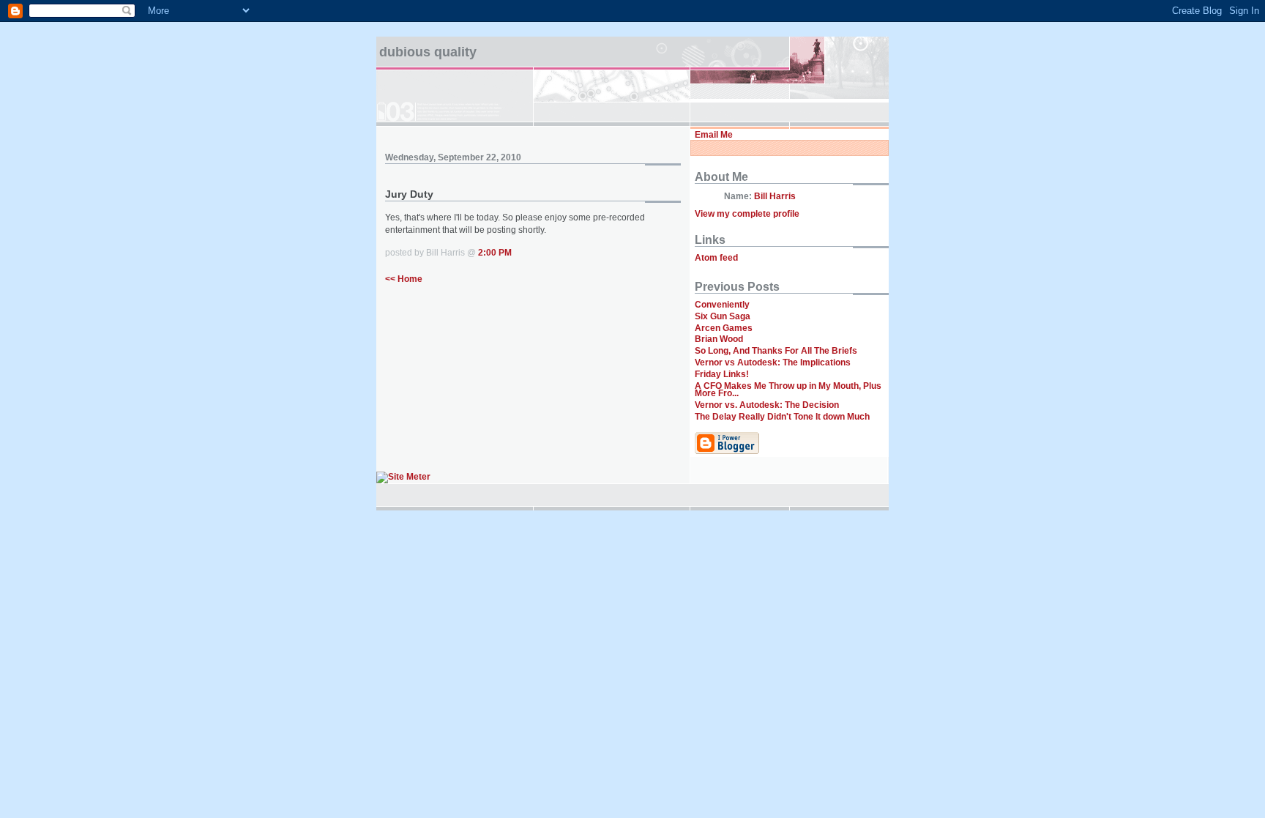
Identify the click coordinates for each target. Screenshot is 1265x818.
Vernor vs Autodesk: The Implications (773, 362)
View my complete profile (747, 214)
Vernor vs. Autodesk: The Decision (767, 405)
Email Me (714, 135)
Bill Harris (775, 196)
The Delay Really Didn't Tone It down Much (782, 417)
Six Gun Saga (722, 316)
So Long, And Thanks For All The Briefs (776, 351)
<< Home (403, 279)
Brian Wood (719, 339)
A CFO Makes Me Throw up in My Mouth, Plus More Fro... (788, 390)
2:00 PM (495, 253)
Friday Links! (722, 374)
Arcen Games (724, 328)
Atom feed (716, 258)
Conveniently (722, 305)
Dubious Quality (428, 52)
